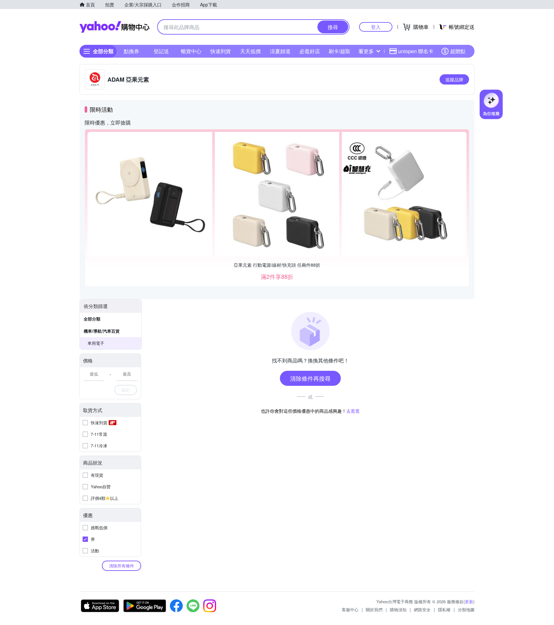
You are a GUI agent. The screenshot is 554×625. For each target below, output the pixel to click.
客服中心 (350, 609)
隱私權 (444, 609)
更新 (469, 601)
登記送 (161, 51)
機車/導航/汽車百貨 (102, 331)
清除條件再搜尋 (310, 378)
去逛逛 (353, 411)
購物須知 (398, 609)
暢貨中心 (191, 51)
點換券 (131, 51)
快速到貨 (220, 51)
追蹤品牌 (454, 79)
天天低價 (250, 51)
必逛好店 (309, 51)
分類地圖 (466, 609)
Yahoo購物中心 (114, 27)
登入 (376, 26)
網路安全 (422, 609)
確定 (126, 390)
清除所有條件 (121, 566)
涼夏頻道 (280, 51)
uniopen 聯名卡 (415, 51)
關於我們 (374, 609)
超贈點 (458, 51)
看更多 (366, 51)
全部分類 (92, 319)
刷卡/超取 (339, 51)
